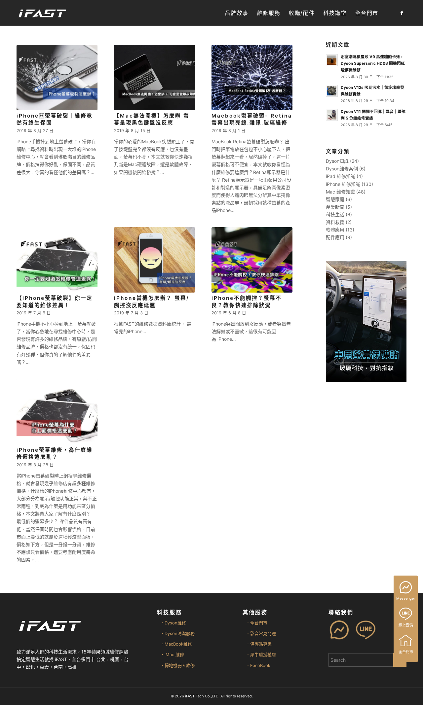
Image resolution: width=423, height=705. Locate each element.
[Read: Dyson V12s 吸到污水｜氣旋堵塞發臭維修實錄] (332, 91)
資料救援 (335, 222)
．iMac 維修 (172, 654)
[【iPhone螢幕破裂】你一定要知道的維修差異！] (57, 260)
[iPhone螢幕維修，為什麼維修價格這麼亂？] (57, 411)
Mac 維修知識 (340, 191)
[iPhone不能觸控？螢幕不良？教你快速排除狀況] (252, 260)
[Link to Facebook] (401, 13)
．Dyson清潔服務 (177, 633)
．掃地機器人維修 (177, 665)
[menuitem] (236, 13)
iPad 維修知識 (340, 176)
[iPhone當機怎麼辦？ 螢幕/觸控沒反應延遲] (154, 260)
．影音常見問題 (261, 633)
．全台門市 (256, 622)
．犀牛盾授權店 (261, 654)
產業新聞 (335, 207)
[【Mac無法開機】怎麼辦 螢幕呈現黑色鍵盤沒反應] (154, 77)
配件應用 (335, 237)
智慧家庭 (335, 199)
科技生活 (335, 214)
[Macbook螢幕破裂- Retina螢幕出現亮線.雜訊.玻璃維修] (252, 77)
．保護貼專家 (259, 644)
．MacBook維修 (176, 644)
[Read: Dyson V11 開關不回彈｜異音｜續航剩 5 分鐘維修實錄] (332, 115)
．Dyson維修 (173, 622)
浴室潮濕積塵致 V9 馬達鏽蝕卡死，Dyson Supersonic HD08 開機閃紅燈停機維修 (373, 63)
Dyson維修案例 (342, 168)
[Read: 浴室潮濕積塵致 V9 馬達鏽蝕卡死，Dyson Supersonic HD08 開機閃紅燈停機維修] (332, 60)
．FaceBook (258, 665)
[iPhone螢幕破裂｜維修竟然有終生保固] (57, 77)
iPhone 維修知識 (343, 184)
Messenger (405, 598)
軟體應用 (335, 229)
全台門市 (406, 652)
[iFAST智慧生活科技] (42, 13)
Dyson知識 (337, 161)
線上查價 (406, 625)
